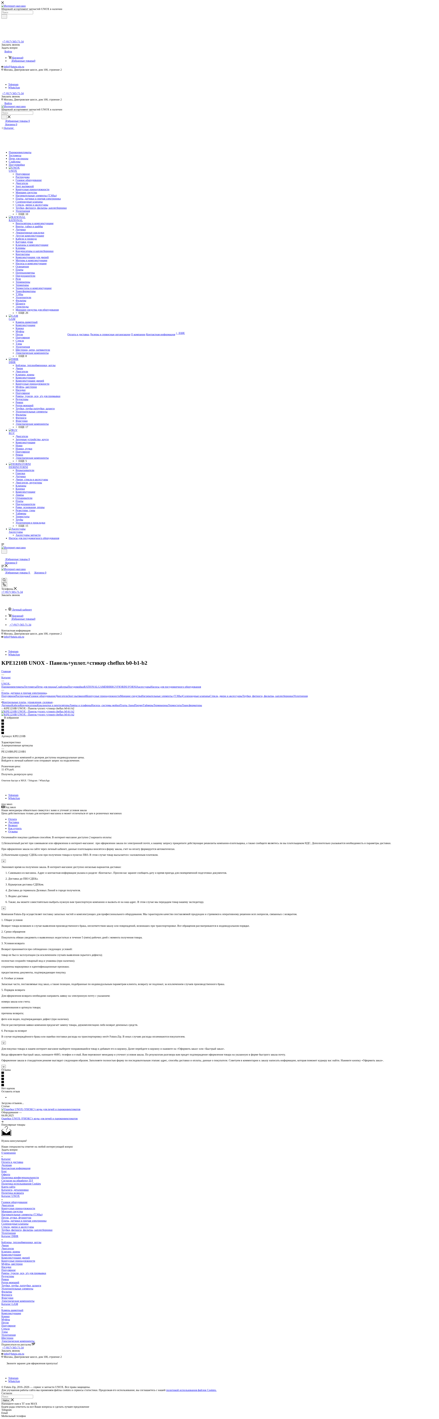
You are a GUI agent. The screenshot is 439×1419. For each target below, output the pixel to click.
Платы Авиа (127, 705)
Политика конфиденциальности (20, 1177)
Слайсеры (62, 686)
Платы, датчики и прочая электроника (23, 1220)
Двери (5, 1245)
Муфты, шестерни (12, 1263)
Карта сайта (8, 1186)
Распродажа (22, 696)
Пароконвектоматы (12, 686)
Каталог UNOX (10, 1196)
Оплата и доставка (12, 1162)
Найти (6, 1400)
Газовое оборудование (42, 696)
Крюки (5, 1316)
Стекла (5, 1328)
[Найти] (4, 16)
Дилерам (6, 1165)
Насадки (6, 1267)
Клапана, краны (10, 1251)
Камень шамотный (12, 1310)
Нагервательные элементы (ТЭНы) (22, 1214)
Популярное (8, 696)
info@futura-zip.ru (14, 66)
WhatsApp (14, 87)
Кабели (15, 705)
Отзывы (13, 831)
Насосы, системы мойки (105, 705)
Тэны (4, 1331)
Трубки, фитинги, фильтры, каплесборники (267, 696)
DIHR (107, 686)
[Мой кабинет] (2, 555)
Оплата (12, 819)
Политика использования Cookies (21, 1183)
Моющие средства (130, 696)
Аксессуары (144, 686)
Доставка (13, 822)
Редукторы (7, 1276)
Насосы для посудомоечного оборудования (176, 686)
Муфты (5, 1319)
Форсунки (7, 1297)
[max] (12, 81)
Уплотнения (300, 696)
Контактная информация (15, 1168)
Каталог (6, 1159)
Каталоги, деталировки (15, 1189)
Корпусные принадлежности (103, 696)
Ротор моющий (10, 1282)
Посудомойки (76, 686)
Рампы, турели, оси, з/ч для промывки (23, 1273)
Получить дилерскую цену (17, 774)
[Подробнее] (2, 1121)
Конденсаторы (28, 705)
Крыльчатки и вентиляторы (53, 705)
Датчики (6, 705)
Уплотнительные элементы (17, 1288)
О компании (8, 1152)
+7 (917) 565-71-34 (13, 41)
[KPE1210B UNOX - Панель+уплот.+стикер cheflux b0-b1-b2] (37, 711)
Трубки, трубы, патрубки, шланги (21, 1285)
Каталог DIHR (9, 1236)
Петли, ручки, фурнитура (16, 1217)
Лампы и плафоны (80, 705)
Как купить (15, 828)
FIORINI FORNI (127, 686)
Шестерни (7, 1338)
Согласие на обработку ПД (17, 1180)
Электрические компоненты (17, 1300)
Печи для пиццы (46, 686)
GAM (101, 686)
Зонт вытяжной (77, 696)
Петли (5, 1322)
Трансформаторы (192, 705)
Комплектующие (11, 1254)
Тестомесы (30, 686)
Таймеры (148, 705)
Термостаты (175, 705)
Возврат (13, 825)
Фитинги (6, 1294)
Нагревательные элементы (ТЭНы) (162, 696)
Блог (4, 1171)
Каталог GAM (9, 1304)
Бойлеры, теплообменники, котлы (21, 1242)
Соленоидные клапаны (196, 696)
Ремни (5, 1279)
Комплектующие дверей (15, 1257)
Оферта (5, 1174)
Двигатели (62, 696)
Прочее (138, 705)
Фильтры (6, 1291)
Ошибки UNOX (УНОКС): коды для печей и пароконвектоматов (39, 1118)
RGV (114, 686)
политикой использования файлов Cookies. (191, 1390)
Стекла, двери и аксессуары (226, 696)
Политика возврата (12, 1192)
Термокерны (160, 705)
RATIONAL (91, 686)
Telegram (13, 84)
